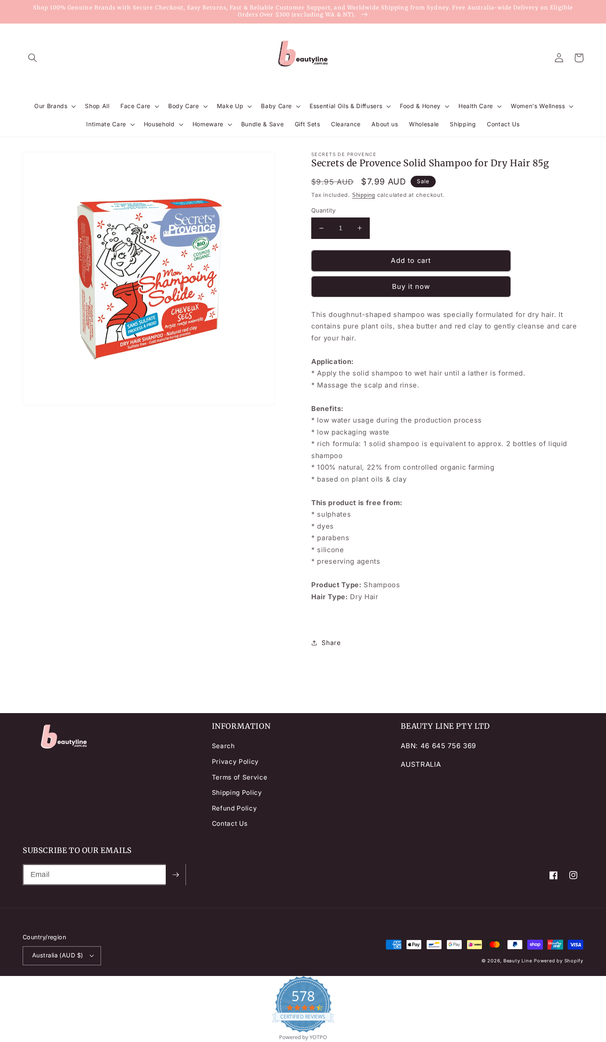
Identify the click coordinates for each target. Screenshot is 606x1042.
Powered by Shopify (558, 961)
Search (223, 746)
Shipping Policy (237, 792)
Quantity (323, 210)
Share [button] (331, 643)
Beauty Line (517, 961)
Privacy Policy (235, 762)
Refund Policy (234, 808)
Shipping (363, 195)
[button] (32, 58)
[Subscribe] (176, 875)
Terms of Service (240, 777)
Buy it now (411, 286)
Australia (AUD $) (57, 955)
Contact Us (230, 823)
